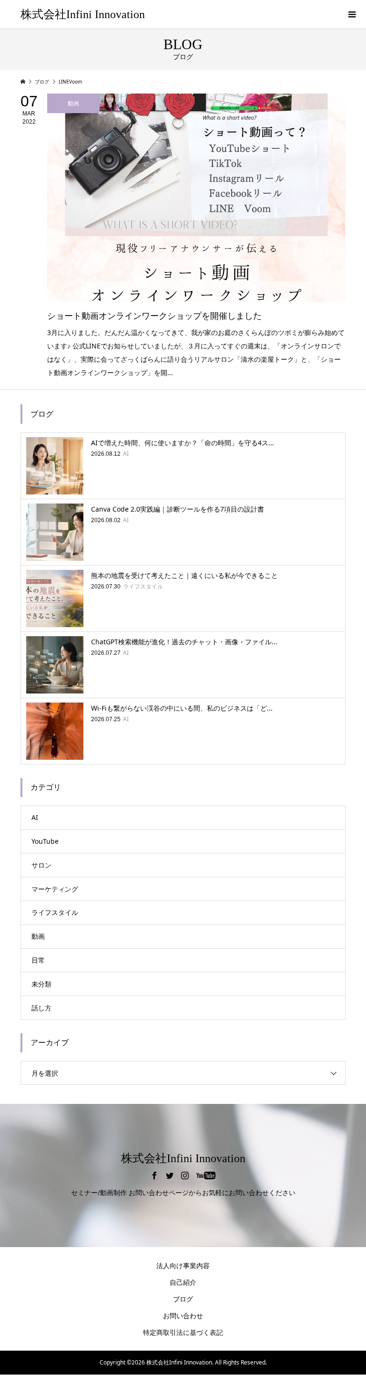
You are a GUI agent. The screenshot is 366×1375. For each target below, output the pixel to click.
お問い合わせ (183, 1315)
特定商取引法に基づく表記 (183, 1332)
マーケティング (54, 888)
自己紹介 (183, 1282)
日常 (38, 960)
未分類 (41, 983)
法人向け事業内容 (183, 1265)
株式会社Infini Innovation (82, 14)
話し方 (41, 1007)
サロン (41, 865)
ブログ (183, 1298)
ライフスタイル (54, 912)
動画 (38, 936)
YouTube (45, 841)
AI (34, 817)
